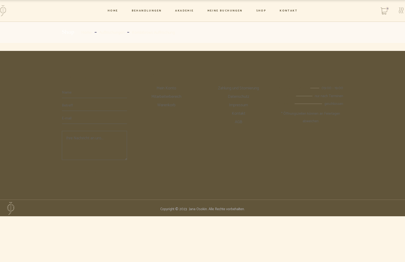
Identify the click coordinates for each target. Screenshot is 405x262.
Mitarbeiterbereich (166, 96)
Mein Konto (166, 88)
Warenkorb (166, 105)
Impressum (238, 105)
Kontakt (238, 113)
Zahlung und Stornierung (238, 88)
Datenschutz (238, 96)
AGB (238, 122)
